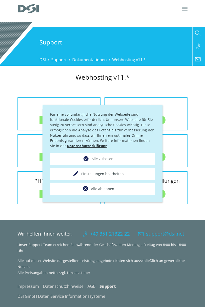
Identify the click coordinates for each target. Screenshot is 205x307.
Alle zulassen (103, 158)
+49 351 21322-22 (110, 233)
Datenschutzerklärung (87, 145)
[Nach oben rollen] (194, 296)
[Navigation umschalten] (185, 8)
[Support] (199, 46)
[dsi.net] (28, 8)
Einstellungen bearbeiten (102, 173)
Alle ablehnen (102, 188)
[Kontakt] (199, 59)
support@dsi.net (165, 233)
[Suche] (199, 33)
